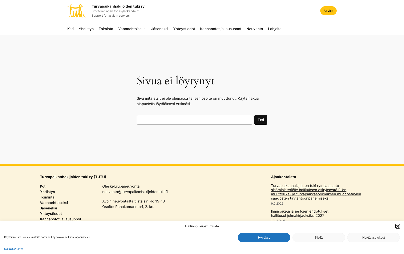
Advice (328, 10)
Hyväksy (264, 237)
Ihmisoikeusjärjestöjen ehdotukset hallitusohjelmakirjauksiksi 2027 (299, 213)
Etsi (261, 120)
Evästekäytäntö (13, 248)
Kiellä (319, 237)
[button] (398, 226)
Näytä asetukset (373, 237)
